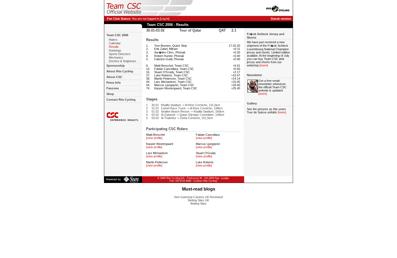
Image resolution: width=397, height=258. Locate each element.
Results (114, 47)
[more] (264, 65)
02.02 (155, 114)
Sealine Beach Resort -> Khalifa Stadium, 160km (192, 111)
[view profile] (154, 138)
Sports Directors (119, 54)
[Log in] (164, 18)
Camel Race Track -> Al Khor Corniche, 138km (192, 108)
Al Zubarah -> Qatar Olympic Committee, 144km (192, 114)
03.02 (155, 118)
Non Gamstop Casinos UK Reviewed (198, 197)
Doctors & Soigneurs (122, 61)
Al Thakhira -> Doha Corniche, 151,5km (187, 118)
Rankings (115, 50)
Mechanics (116, 57)
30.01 (155, 105)
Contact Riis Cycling (205, 180)
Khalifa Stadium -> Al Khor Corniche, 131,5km (190, 105)
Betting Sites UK (198, 200)
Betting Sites (198, 203)
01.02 (155, 111)
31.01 (155, 108)
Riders (113, 39)
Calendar (115, 43)
